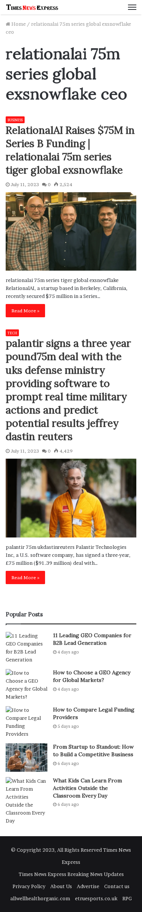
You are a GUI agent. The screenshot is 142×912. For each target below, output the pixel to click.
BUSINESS (15, 120)
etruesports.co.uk (96, 898)
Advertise (88, 886)
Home (18, 24)
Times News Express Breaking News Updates (71, 874)
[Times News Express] (32, 7)
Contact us (117, 886)
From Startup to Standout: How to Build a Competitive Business (93, 750)
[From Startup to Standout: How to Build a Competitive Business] (26, 757)
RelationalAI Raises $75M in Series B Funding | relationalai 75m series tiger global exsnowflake (70, 150)
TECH (12, 333)
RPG (127, 898)
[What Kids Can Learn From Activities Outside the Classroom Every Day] (26, 801)
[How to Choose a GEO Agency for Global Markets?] (26, 685)
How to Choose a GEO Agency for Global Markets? (91, 676)
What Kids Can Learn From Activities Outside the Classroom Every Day (87, 788)
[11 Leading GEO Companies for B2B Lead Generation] (26, 648)
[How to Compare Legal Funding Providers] (26, 722)
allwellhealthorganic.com (40, 898)
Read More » (25, 310)
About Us (61, 886)
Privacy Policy (28, 886)
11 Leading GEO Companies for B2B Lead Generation (92, 639)
